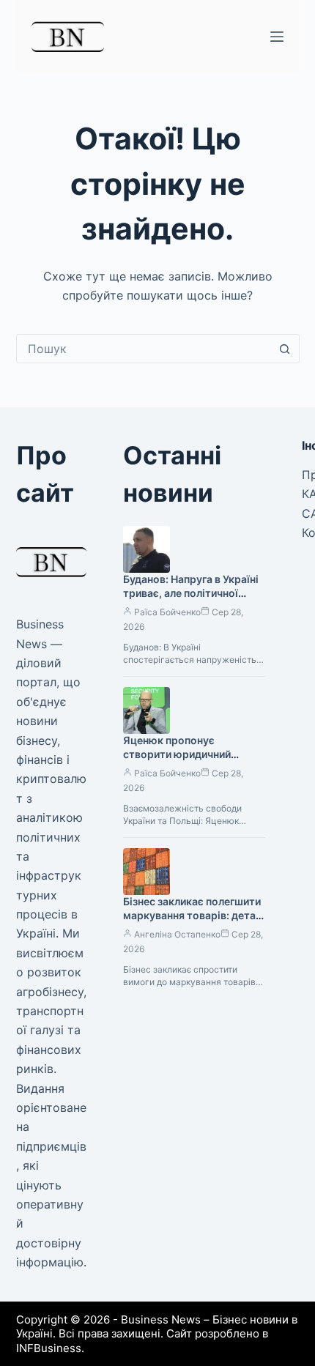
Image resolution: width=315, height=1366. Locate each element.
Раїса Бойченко (167, 611)
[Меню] (277, 36)
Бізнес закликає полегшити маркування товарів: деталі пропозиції (193, 915)
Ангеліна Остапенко (177, 934)
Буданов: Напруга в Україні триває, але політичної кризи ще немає (191, 593)
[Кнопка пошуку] (285, 349)
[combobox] (144, 348)
